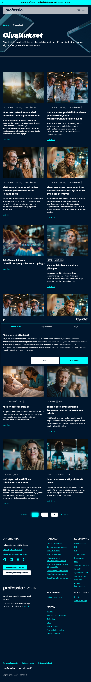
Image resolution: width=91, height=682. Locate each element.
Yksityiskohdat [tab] (45, 326)
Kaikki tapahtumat (55, 597)
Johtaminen (79, 554)
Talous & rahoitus (81, 565)
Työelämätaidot (81, 573)
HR (75, 547)
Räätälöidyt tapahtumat (57, 574)
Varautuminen (80, 576)
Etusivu (6, 25)
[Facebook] (5, 559)
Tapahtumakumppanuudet (59, 578)
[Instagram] (25, 559)
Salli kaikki (74, 360)
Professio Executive (55, 630)
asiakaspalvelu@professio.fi (15, 554)
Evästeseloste (28, 663)
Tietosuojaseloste (10, 663)
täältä (26, 606)
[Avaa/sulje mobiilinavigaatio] (83, 10)
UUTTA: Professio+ (54, 544)
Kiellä (45, 360)
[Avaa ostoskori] (79, 10)
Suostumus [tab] (16, 326)
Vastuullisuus (52, 626)
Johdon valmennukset (57, 547)
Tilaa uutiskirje (80, 601)
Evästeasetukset (45, 663)
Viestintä (78, 580)
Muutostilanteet (54, 554)
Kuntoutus (79, 558)
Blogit (76, 597)
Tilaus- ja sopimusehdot (57, 615)
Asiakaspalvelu (80, 544)
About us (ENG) (53, 634)
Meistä (50, 612)
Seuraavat (65, 514)
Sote (76, 562)
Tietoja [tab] (75, 326)
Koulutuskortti (53, 551)
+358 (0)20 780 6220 (12, 550)
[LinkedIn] (11, 559)
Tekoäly (77, 569)
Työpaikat (51, 619)
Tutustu (67, 2)
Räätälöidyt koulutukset (57, 571)
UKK (49, 623)
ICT (75, 551)
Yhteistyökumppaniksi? (17, 573)
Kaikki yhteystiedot (15, 567)
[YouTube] (18, 559)
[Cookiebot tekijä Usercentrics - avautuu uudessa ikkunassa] (78, 319)
